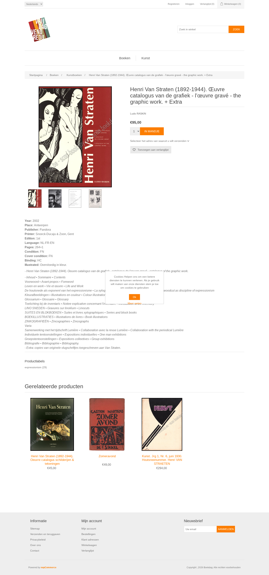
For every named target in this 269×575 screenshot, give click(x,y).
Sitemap (35, 528)
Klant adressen (90, 539)
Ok (134, 297)
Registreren (174, 4)
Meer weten (134, 303)
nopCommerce (48, 567)
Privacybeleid (38, 539)
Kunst (145, 58)
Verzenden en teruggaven (45, 534)
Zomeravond (107, 456)
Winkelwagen (89, 545)
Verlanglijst (87, 550)
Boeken (124, 58)
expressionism (33, 367)
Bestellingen (88, 534)
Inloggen (189, 4)
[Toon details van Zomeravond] (107, 424)
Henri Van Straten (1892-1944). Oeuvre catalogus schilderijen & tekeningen (52, 459)
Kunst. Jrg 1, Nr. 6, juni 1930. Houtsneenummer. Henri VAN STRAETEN (162, 459)
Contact (34, 550)
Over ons (35, 545)
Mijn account (88, 528)
